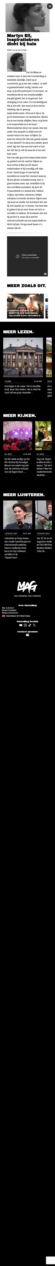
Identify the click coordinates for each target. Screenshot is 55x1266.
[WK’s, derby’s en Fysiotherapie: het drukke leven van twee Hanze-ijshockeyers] (17, 514)
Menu (50, 6)
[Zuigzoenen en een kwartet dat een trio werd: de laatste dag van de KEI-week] (17, 435)
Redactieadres (9, 610)
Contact (27, 635)
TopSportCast (11, 533)
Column (7, 381)
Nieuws (50, 381)
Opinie (24, 50)
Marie (9, 50)
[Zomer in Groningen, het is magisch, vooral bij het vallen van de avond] (23, 357)
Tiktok (30, 625)
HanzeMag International (18, 616)
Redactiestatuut (10, 613)
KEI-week (8, 454)
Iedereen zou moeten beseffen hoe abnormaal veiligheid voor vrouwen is (25, 313)
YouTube (21, 625)
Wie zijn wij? (8, 608)
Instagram (25, 625)
